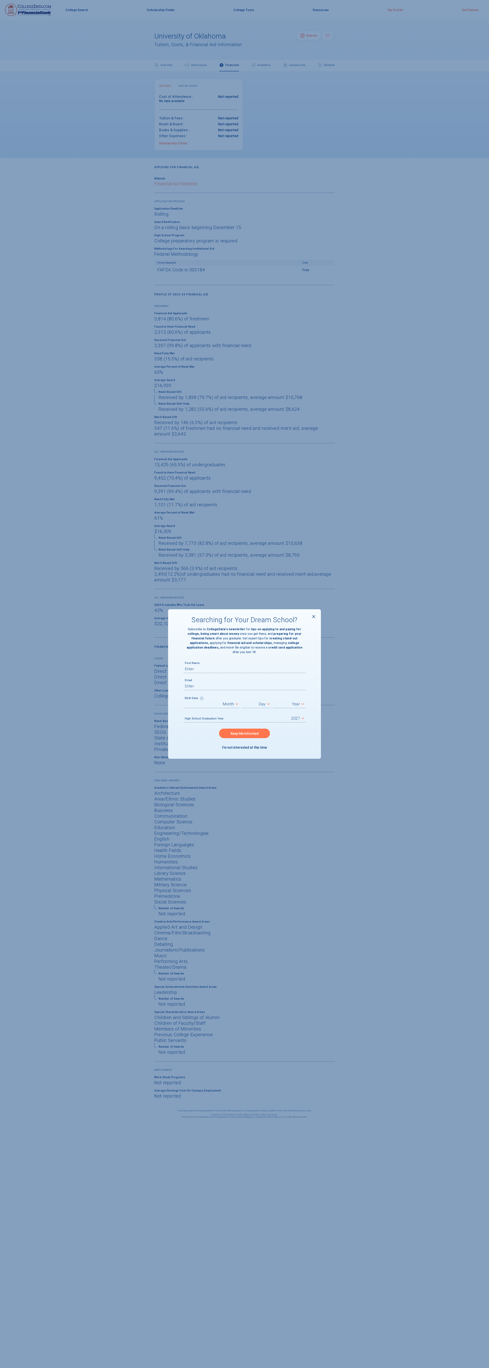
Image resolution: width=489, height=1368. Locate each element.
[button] (201, 699)
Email (188, 680)
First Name (192, 663)
